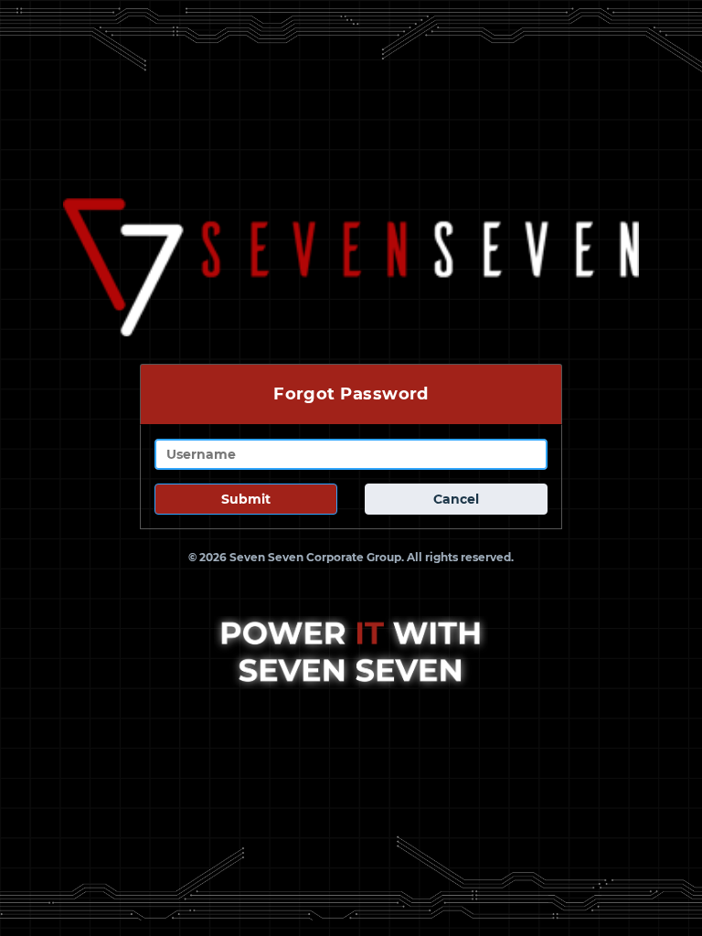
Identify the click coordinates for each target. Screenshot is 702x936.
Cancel (456, 499)
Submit (246, 499)
